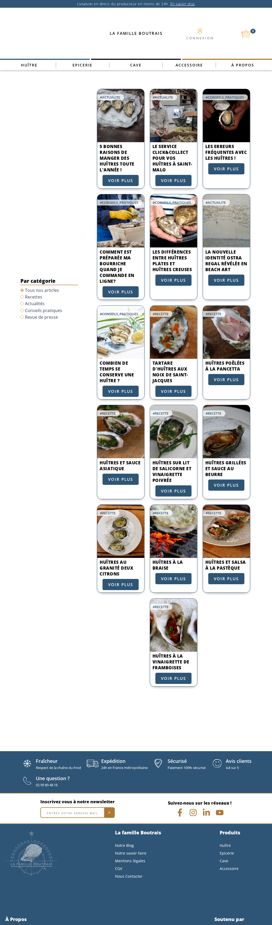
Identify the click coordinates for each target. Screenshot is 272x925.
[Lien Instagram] (193, 813)
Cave (136, 65)
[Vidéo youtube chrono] (220, 813)
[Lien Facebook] (180, 813)
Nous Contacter (129, 876)
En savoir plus (182, 3)
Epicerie (82, 65)
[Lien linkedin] (206, 813)
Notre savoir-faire (130, 853)
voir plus (120, 180)
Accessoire (189, 65)
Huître (29, 65)
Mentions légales (130, 860)
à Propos (242, 65)
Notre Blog (124, 845)
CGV (118, 868)
